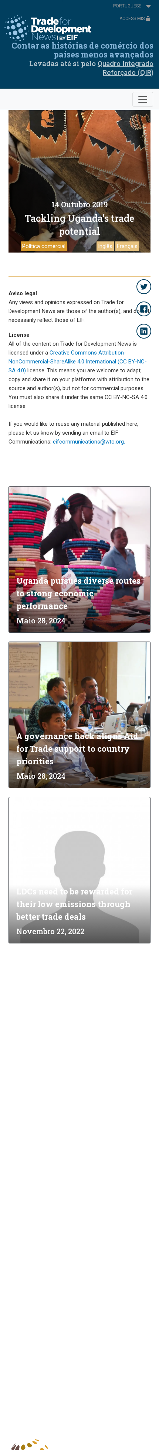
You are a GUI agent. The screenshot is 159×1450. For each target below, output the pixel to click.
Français (127, 246)
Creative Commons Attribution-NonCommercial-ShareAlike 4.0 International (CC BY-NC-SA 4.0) (78, 361)
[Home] (47, 28)
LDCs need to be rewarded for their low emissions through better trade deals (74, 904)
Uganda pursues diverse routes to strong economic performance (78, 593)
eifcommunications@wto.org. (89, 441)
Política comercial (43, 246)
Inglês (105, 246)
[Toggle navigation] (142, 99)
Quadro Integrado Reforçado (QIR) (125, 68)
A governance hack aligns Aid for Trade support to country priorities (77, 749)
